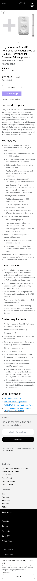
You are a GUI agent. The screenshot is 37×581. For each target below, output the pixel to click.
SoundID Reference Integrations (14, 259)
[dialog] (18, 569)
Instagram (6, 500)
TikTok (4, 507)
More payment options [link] (12, 99)
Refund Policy (7, 485)
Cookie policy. (6, 572)
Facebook (6, 497)
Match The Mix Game (10, 471)
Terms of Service (8, 481)
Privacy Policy (9, 450)
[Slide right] (23, 43)
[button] (18, 69)
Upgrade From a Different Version (15, 468)
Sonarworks (7, 512)
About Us (5, 521)
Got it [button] (18, 577)
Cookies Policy (7, 554)
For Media (6, 531)
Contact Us (6, 536)
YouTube (5, 504)
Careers (5, 526)
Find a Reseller (7, 478)
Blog (3, 494)
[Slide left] (13, 43)
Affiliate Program (8, 541)
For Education (7, 475)
